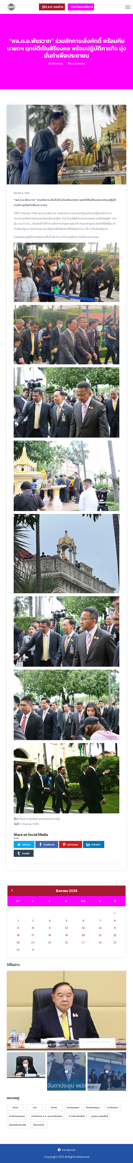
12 (66, 928)
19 (66, 935)
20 (83, 935)
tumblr (26, 853)
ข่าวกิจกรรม (55, 63)
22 (114, 935)
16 (18, 935)
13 (83, 928)
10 (33, 928)
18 (49, 935)
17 (33, 935)
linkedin (95, 844)
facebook (49, 844)
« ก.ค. (12, 891)
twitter (26, 844)
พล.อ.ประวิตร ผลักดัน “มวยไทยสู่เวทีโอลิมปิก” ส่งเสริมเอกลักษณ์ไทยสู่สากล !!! (58, 1044)
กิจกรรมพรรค (76, 63)
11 (50, 928)
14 (100, 928)
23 (18, 942)
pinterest (72, 844)
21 (100, 935)
